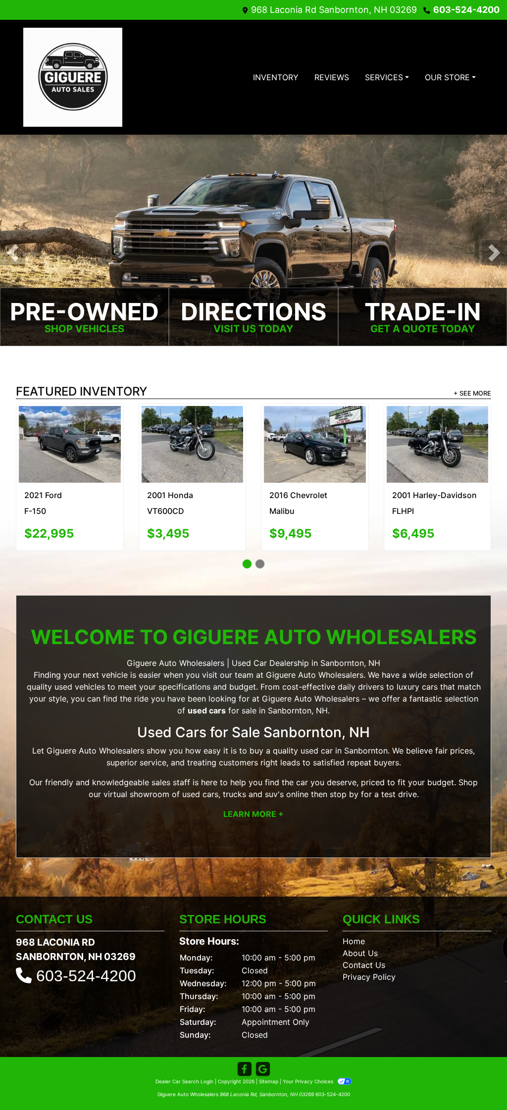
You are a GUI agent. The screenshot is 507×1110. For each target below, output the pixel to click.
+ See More (472, 393)
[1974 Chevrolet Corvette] (192, 431)
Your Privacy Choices (309, 1077)
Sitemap (268, 1077)
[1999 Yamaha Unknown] (437, 429)
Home (354, 937)
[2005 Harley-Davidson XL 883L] (69, 442)
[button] (12, 252)
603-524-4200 (466, 9)
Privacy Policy (369, 973)
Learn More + (253, 810)
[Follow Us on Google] (263, 1065)
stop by (344, 790)
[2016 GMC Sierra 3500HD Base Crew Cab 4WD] (315, 431)
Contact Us (364, 961)
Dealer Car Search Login (184, 1077)
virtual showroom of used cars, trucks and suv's (193, 790)
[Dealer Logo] (72, 77)
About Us (360, 949)
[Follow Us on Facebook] (245, 1065)
